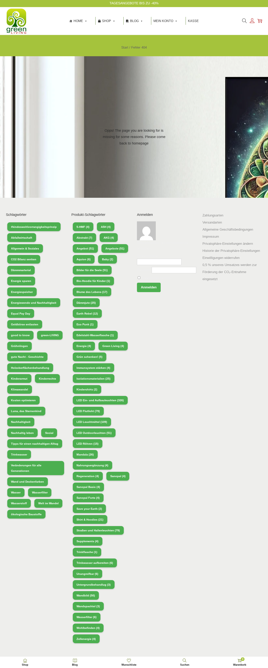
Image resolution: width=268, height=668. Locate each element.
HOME (78, 21)
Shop (106, 21)
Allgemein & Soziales (25, 248)
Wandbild (86, 595)
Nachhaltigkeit (20, 421)
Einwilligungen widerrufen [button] (221, 258)
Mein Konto (163, 21)
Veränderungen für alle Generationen (26, 468)
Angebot (85, 248)
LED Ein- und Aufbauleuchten (100, 400)
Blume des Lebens (92, 292)
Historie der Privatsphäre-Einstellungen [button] (231, 251)
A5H (106, 226)
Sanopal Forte (88, 497)
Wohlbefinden (88, 627)
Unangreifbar (87, 573)
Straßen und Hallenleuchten (98, 530)
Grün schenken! (89, 356)
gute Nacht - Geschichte (27, 356)
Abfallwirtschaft (21, 237)
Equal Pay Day (20, 313)
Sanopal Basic (88, 487)
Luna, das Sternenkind (26, 411)
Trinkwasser (19, 454)
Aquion (84, 259)
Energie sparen (21, 280)
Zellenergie (86, 638)
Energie (84, 346)
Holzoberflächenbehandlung (30, 367)
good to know (20, 335)
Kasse (193, 21)
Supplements (87, 541)
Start (124, 47)
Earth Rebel (87, 313)
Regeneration (88, 476)
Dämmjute (86, 302)
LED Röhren (87, 443)
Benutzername (147, 256)
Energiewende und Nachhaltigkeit (33, 302)
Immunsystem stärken (93, 367)
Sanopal (118, 476)
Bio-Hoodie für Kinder (93, 280)
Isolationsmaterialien (93, 378)
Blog (134, 21)
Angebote (114, 248)
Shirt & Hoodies (90, 519)
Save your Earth (89, 508)
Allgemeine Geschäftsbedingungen (227, 229)
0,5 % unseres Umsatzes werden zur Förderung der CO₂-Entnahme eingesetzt (229, 272)
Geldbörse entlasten (24, 324)
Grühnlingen (19, 346)
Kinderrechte (47, 378)
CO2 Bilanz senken (23, 259)
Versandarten (212, 222)
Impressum (210, 236)
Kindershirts (87, 389)
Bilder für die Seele (92, 270)
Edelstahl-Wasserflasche (95, 335)
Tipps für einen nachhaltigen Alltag (34, 443)
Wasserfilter (40, 492)
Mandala (85, 454)
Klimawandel (19, 389)
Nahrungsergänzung (92, 465)
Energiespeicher (22, 292)
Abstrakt (84, 237)
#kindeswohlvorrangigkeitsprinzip (34, 226)
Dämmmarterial (21, 270)
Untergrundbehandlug (94, 584)
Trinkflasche (87, 552)
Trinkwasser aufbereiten (95, 562)
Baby (107, 259)
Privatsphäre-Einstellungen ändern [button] (227, 244)
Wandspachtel (88, 606)
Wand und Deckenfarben (27, 481)
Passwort (144, 270)
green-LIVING (50, 335)
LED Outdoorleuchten (94, 432)
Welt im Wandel (48, 503)
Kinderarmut (19, 378)
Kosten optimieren (23, 400)
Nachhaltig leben (22, 432)
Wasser (16, 492)
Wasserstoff (19, 503)
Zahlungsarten (212, 215)
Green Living (113, 346)
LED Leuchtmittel (92, 421)
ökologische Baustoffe (26, 514)
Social (49, 432)
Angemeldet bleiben (155, 278)
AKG (109, 237)
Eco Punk (85, 324)
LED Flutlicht (88, 411)
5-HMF (83, 226)
